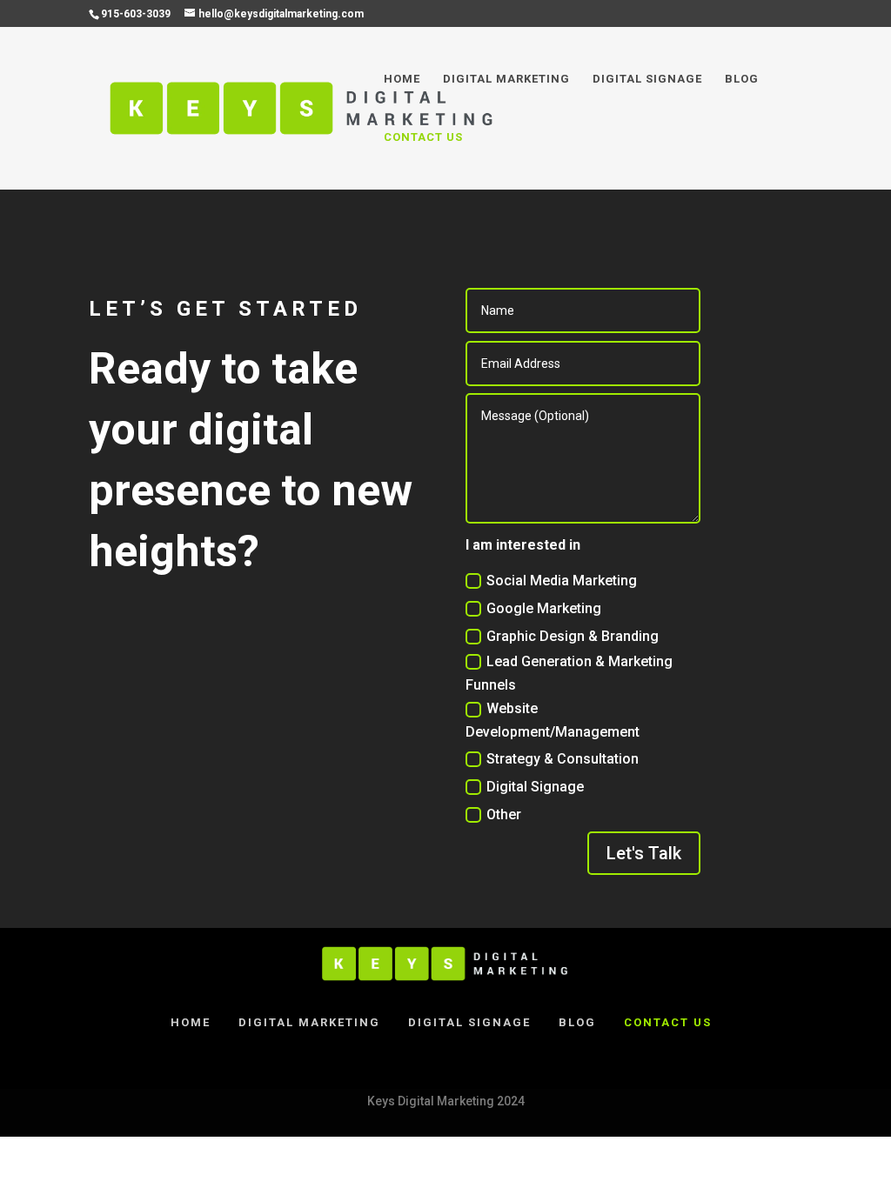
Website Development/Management (553, 720)
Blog (742, 79)
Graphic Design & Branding (572, 636)
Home (402, 79)
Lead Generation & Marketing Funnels (569, 673)
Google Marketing (543, 608)
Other (503, 814)
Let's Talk (643, 853)
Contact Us (423, 137)
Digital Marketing (506, 79)
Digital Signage (647, 79)
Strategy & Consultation (562, 759)
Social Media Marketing (561, 580)
